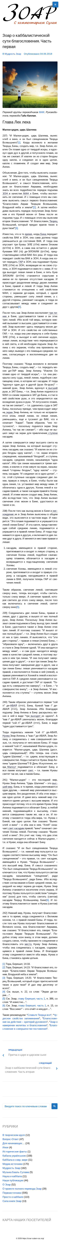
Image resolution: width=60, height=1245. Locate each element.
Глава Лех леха (16, 122)
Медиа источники (12, 1163)
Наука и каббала (12, 1176)
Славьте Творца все (39, 1014)
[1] (19, 142)
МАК (41, 112)
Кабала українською (14, 1155)
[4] (19, 306)
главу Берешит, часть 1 (31, 998)
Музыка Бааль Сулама (15, 1172)
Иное (5, 1147)
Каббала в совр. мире (15, 1159)
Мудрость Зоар (13, 53)
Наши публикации (12, 1180)
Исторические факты (14, 1151)
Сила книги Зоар (11, 1201)
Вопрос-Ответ (10, 1139)
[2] (34, 207)
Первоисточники (11, 1192)
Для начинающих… (13, 1143)
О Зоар (6, 1184)
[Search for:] (26, 1106)
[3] (16, 228)
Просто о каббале (12, 1196)
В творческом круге (13, 1135)
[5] (17, 607)
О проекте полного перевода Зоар (22, 1188)
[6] (47, 900)
